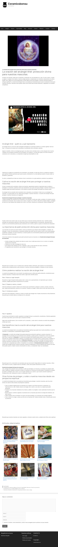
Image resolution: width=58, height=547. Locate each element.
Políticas (53, 28)
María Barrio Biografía (5, 535)
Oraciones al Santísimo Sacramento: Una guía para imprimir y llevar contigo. (18, 489)
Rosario (12, 28)
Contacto (47, 28)
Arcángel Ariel (6, 487)
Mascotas (29, 487)
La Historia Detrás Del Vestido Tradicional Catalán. (43, 441)
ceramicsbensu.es (37, 542)
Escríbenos (35, 535)
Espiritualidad (19, 28)
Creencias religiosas (13, 487)
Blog (25, 28)
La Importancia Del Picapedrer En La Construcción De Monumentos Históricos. (10, 441)
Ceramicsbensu (17, 3)
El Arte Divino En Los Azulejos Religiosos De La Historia (43, 478)
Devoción (30, 28)
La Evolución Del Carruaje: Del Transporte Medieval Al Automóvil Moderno (10, 479)
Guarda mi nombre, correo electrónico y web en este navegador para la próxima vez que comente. (26, 522)
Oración (35, 28)
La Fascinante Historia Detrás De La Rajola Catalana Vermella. (27, 459)
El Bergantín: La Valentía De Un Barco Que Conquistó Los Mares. (44, 459)
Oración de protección (35, 487)
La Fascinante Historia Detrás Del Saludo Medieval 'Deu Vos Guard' (26, 441)
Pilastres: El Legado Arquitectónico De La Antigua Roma (27, 478)
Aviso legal (24, 535)
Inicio (2, 28)
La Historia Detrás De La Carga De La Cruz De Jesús (10, 459)
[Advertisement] (29, 18)
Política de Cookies (26, 540)
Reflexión (41, 28)
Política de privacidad (27, 537)
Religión (7, 28)
